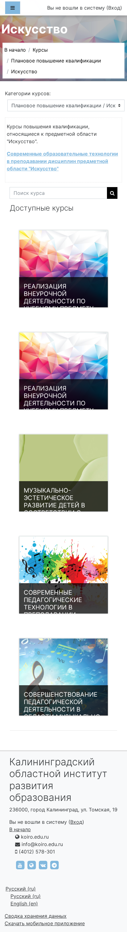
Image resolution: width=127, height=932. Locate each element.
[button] (113, 901)
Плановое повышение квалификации (56, 61)
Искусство (24, 71)
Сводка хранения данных (36, 916)
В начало (15, 50)
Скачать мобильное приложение (45, 923)
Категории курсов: (28, 93)
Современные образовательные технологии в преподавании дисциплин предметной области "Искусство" (62, 161)
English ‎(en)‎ (24, 903)
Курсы (40, 50)
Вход (114, 8)
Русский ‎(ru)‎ (21, 889)
